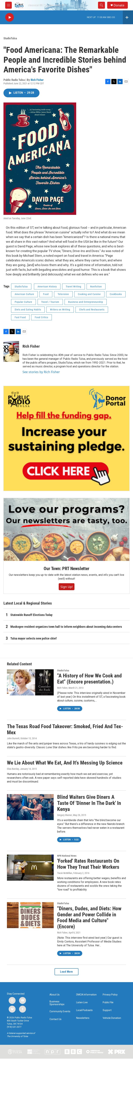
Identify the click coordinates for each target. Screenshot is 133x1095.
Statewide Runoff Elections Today (31, 615)
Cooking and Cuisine (89, 294)
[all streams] (128, 17)
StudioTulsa (10, 38)
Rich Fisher (37, 80)
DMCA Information (86, 994)
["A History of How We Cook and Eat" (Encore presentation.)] (30, 682)
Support (107, 1010)
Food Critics (41, 317)
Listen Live (82, 1002)
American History (47, 286)
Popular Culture (23, 302)
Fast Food (20, 317)
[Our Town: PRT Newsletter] (66, 529)
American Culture (24, 294)
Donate (119, 5)
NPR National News (66, 855)
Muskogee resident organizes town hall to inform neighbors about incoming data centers (66, 626)
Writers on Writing (60, 309)
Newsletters (82, 1018)
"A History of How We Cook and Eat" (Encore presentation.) (89, 679)
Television (63, 294)
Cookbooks (116, 294)
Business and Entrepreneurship (85, 302)
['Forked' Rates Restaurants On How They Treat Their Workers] (30, 868)
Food (46, 294)
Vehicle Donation (112, 1018)
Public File (108, 1002)
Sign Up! (66, 587)
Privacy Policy (110, 994)
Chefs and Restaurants (91, 309)
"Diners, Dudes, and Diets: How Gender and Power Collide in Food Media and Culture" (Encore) (89, 917)
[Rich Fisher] (11, 351)
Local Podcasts (84, 1010)
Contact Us (55, 1019)
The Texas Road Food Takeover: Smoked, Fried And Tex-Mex (65, 729)
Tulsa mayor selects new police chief (33, 638)
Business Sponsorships (57, 1003)
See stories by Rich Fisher (41, 372)
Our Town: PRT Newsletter (66, 568)
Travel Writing (73, 286)
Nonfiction (96, 286)
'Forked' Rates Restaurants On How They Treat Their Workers (88, 864)
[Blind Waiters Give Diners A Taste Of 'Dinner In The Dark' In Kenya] (30, 807)
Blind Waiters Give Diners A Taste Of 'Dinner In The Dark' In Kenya (89, 803)
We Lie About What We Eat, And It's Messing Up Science (64, 763)
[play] (9, 17)
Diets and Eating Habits (28, 309)
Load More (66, 971)
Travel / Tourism (50, 302)
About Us (55, 994)
